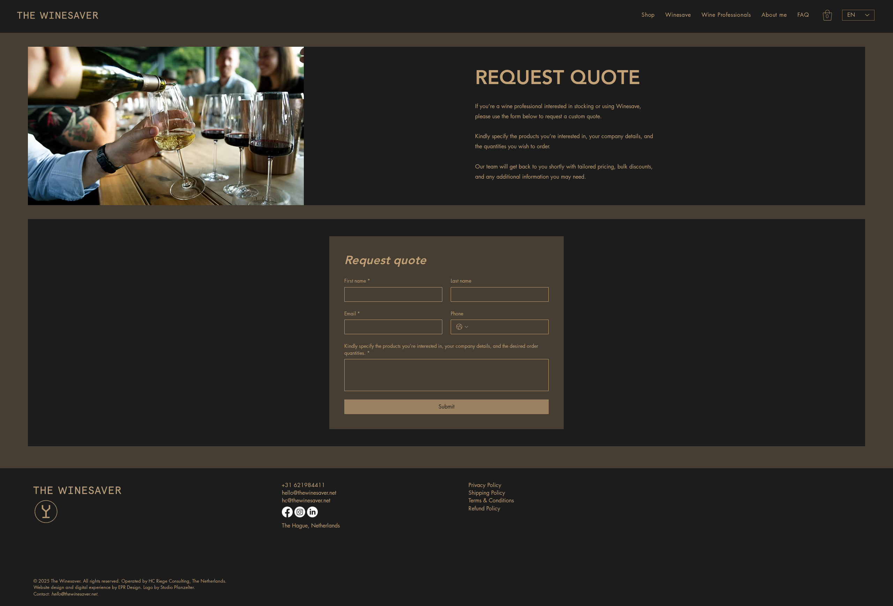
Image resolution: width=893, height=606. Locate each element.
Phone (457, 313)
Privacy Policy (484, 485)
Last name (461, 280)
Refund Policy (484, 508)
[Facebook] (287, 512)
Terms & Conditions (491, 500)
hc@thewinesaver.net (306, 500)
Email (352, 313)
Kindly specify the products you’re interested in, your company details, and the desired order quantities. (441, 349)
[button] (648, 15)
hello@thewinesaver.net (309, 492)
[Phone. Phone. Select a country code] (462, 327)
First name (357, 280)
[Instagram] (299, 512)
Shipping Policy (486, 492)
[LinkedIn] (312, 512)
